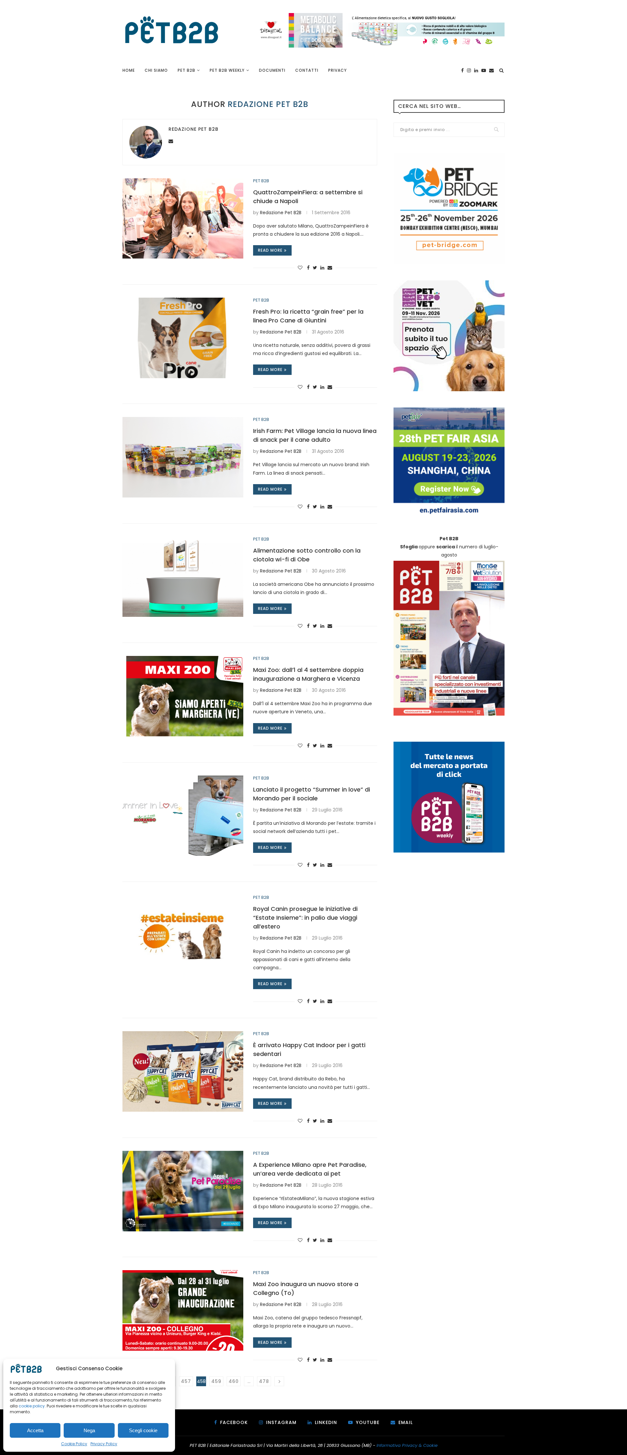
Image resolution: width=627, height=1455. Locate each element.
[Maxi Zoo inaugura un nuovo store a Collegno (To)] (182, 1310)
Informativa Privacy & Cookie (407, 1445)
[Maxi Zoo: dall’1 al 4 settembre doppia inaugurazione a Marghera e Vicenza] (182, 696)
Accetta (35, 1430)
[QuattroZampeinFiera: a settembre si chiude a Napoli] (182, 218)
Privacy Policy (103, 1444)
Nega (89, 1430)
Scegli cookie (143, 1430)
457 (186, 1381)
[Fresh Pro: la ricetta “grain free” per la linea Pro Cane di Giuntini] (182, 338)
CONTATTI (306, 70)
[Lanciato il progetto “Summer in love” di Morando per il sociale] (182, 816)
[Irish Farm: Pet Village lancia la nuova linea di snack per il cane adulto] (182, 457)
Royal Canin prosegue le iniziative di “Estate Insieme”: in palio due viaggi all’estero (305, 917)
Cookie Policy (74, 1444)
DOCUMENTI (272, 70)
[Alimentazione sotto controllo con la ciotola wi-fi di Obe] (182, 577)
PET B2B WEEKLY (227, 70)
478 (264, 1381)
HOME (128, 70)
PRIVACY (337, 70)
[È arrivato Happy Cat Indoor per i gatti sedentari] (182, 1071)
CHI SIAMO (156, 70)
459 (216, 1381)
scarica (445, 546)
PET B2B (186, 70)
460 (234, 1381)
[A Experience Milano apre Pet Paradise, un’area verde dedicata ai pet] (182, 1191)
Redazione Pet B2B (193, 129)
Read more (270, 250)
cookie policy (32, 1406)
